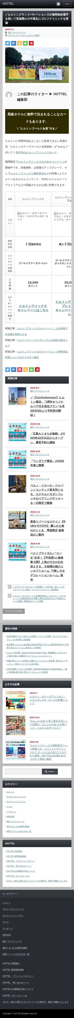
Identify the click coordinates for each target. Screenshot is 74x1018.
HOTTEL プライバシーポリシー (21, 861)
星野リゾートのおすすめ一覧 (19, 831)
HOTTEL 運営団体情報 (16, 856)
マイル (9, 807)
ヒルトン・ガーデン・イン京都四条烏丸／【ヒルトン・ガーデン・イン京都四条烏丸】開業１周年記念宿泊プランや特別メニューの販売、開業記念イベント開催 (39, 598)
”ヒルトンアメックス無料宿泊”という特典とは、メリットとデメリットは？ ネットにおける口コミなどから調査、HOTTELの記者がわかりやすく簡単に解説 (49, 752)
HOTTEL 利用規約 (14, 851)
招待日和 (10, 816)
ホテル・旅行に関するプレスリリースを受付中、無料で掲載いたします (37, 881)
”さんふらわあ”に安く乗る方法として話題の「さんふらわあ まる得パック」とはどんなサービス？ (49, 724)
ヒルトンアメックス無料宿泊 (27, 173)
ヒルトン (10, 792)
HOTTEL (17, 1013)
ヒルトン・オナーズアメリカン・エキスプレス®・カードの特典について (49, 700)
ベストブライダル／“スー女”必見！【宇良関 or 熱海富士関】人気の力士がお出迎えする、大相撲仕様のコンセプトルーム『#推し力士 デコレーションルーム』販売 (47, 566)
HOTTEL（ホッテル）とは (18, 876)
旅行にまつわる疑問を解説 (18, 826)
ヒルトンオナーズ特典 (29, 35)
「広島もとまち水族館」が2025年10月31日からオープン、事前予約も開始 (47, 438)
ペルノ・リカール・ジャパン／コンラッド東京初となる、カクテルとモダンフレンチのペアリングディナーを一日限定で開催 (46, 494)
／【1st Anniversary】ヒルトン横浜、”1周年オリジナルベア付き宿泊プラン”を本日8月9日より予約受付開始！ (47, 406)
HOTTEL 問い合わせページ (19, 866)
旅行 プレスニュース (17, 32)
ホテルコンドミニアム (16, 802)
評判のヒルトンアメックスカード (37, 152)
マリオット (11, 812)
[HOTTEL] (17, 4)
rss (58, 4)
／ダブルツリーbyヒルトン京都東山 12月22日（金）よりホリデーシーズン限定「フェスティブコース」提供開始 (39, 588)
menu (67, 4)
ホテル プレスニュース (16, 797)
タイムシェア (13, 35)
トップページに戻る (13, 611)
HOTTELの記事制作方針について (21, 871)
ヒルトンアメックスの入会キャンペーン (41, 161)
